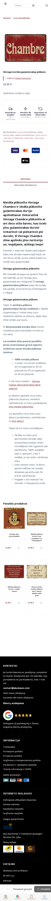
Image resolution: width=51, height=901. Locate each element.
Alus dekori (18, 421)
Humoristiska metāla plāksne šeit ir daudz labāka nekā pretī (37, 591)
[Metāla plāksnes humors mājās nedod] (14, 571)
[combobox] (22, 5)
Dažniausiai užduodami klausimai (19, 799)
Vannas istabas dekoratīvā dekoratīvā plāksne (24, 385)
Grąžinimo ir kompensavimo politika (21, 760)
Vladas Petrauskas (23, 78)
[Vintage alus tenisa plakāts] (14, 518)
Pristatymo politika (13, 751)
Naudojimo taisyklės (13, 808)
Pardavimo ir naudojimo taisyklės (20, 764)
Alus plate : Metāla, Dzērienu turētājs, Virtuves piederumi (25, 138)
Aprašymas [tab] (25, 179)
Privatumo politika (12, 755)
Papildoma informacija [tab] (25, 185)
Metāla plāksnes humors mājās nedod (14, 589)
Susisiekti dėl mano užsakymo (18, 697)
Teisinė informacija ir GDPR (17, 769)
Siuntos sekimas (11, 804)
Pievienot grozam (22, 889)
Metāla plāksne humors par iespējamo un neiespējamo (37, 537)
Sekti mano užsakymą (14, 693)
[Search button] (33, 5)
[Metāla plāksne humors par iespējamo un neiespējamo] (36, 518)
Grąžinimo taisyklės (13, 813)
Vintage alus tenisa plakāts (14, 535)
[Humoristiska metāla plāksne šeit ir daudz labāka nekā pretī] (36, 571)
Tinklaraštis (9, 746)
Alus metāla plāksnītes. (21, 406)
